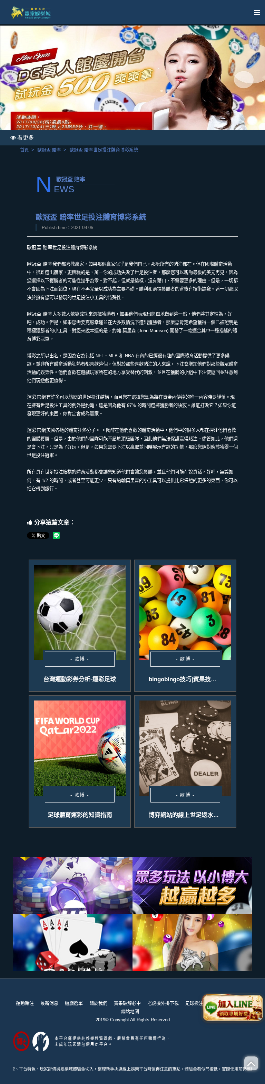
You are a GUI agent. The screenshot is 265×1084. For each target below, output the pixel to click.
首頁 (24, 149)
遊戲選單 (74, 1003)
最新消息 (49, 1003)
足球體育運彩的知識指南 (80, 815)
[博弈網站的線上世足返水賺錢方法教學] (185, 748)
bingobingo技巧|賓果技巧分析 (188, 679)
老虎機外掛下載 (163, 1003)
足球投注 (194, 1003)
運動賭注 (25, 1003)
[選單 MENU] (257, 12)
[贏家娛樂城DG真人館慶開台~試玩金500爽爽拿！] (132, 84)
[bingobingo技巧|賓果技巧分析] (185, 612)
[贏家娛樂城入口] (31, 12)
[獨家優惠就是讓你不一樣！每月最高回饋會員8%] (72, 885)
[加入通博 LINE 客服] (233, 1006)
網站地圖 (130, 1011)
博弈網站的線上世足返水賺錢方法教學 (198, 815)
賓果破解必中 (127, 1003)
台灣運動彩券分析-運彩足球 (79, 679)
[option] (132, 84)
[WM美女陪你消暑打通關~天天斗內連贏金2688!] (192, 885)
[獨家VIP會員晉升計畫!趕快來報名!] (192, 942)
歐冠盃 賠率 (49, 149)
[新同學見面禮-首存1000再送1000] (72, 942)
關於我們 (98, 1003)
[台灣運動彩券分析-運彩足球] (80, 612)
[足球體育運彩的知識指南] (80, 748)
